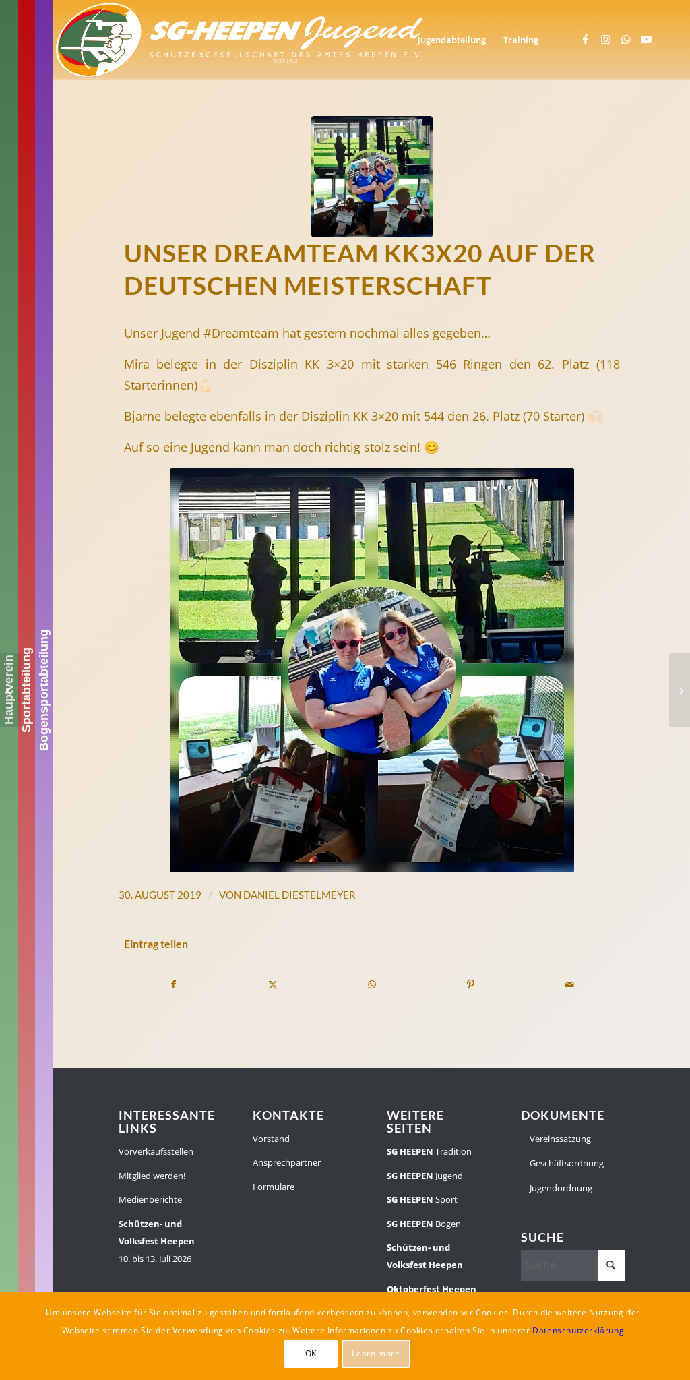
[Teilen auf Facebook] (174, 984)
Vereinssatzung (559, 1139)
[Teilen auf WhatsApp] (372, 984)
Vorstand (271, 1139)
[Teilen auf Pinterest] (471, 984)
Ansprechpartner (287, 1162)
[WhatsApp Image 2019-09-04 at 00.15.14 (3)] (372, 176)
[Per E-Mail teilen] (570, 984)
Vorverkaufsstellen (156, 1151)
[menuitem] (452, 40)
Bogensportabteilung (44, 690)
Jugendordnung (560, 1188)
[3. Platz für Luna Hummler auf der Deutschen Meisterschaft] (679, 690)
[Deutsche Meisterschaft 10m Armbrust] (10, 690)
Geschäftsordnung (566, 1163)
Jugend (425, 1176)
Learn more (376, 1353)
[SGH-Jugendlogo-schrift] (240, 40)
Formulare (273, 1186)
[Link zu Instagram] (606, 39)
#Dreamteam (241, 332)
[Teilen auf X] (273, 984)
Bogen (424, 1224)
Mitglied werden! (152, 1176)
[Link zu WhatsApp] (626, 39)
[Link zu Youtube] (646, 39)
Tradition (429, 1151)
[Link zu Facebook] (585, 39)
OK (311, 1353)
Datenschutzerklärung (578, 1330)
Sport (422, 1199)
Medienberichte (150, 1199)
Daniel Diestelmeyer (299, 895)
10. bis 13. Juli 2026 (157, 1241)
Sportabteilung (26, 690)
